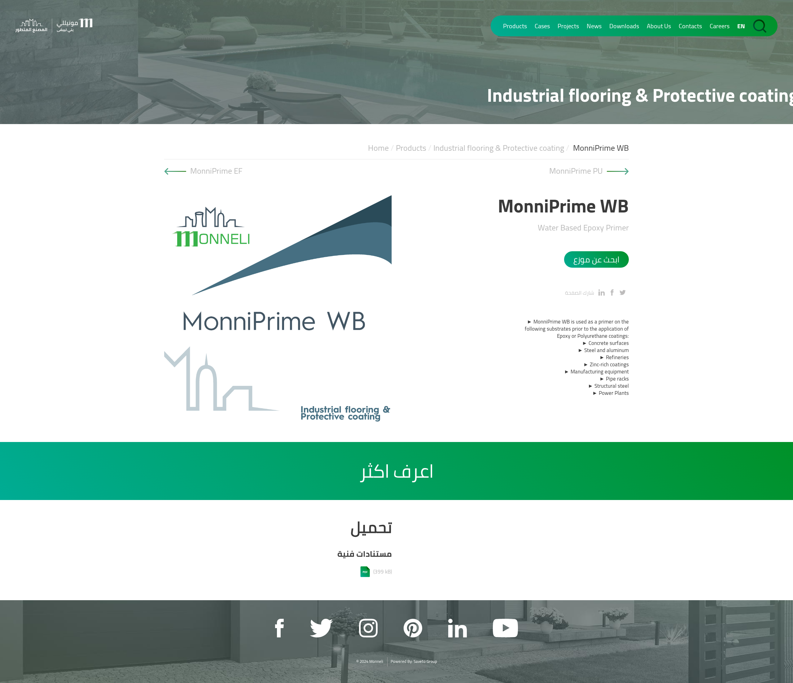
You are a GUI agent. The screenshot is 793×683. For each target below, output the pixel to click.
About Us (659, 26)
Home (378, 147)
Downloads (624, 26)
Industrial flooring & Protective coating (498, 147)
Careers (719, 26)
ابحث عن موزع (596, 259)
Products (515, 26)
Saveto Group (425, 661)
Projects (568, 26)
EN (741, 26)
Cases (542, 26)
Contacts (690, 26)
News (594, 26)
